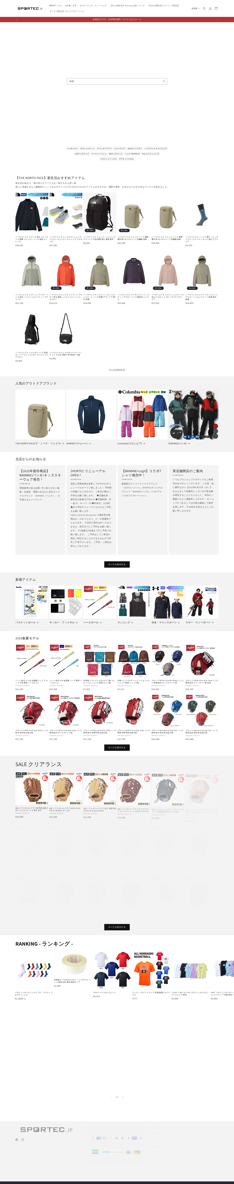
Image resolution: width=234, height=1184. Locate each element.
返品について (157, 1134)
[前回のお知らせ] (16, 19)
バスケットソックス (108, 159)
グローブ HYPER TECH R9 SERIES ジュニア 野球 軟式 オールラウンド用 (168, 682)
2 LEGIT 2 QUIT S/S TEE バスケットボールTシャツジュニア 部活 (190, 993)
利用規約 (155, 1144)
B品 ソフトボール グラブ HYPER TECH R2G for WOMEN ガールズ (64, 809)
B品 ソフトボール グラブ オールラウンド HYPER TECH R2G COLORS (65, 861)
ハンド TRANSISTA (132, 154)
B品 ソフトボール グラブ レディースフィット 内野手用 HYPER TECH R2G (168, 809)
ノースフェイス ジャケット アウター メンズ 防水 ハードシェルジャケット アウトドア (31, 297)
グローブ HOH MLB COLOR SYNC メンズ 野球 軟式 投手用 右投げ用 (167, 731)
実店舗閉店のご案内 (188, 471)
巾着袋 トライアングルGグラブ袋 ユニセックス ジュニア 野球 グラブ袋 (99, 682)
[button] (204, 8)
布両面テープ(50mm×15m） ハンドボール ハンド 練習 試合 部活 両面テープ (72, 981)
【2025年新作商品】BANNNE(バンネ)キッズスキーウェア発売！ (40, 475)
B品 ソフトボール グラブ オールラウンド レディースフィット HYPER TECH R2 (168, 911)
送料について (157, 1129)
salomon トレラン (135, 148)
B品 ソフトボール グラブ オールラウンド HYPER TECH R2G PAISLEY (202, 911)
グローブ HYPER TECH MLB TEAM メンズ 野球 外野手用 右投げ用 (134, 731)
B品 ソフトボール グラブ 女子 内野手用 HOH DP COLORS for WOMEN (202, 861)
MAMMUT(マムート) (77, 443)
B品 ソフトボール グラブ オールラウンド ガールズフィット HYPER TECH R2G (134, 809)
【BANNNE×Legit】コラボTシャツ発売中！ (141, 473)
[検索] (164, 81)
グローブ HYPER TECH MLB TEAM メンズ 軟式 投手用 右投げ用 (31, 731)
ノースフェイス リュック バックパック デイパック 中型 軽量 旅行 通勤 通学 (99, 238)
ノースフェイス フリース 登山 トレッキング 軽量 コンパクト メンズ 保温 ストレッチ (31, 239)
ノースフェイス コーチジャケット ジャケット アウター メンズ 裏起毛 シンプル (134, 297)
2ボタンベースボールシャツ (104, 992)
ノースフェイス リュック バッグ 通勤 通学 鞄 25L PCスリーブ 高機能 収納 (133, 238)
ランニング (124, 622)
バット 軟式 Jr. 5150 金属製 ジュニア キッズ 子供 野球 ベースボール (31, 682)
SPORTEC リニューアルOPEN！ (88, 473)
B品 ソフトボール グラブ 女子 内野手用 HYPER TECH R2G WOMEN (99, 809)
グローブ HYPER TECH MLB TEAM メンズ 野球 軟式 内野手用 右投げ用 (99, 731)
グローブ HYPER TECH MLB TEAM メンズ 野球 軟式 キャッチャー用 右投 (202, 682)
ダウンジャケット (87, 148)
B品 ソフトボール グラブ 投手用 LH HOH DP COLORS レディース (30, 911)
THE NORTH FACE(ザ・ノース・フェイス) (38, 443)
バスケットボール (25, 622)
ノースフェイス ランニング (155, 148)
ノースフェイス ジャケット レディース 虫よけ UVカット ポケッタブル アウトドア (168, 297)
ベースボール (91, 622)
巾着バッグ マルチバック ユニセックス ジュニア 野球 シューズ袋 (134, 682)
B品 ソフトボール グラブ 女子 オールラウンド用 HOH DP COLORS (99, 911)
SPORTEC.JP (119, 1178)
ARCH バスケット (116, 154)
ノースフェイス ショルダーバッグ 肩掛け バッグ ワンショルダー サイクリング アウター (31, 355)
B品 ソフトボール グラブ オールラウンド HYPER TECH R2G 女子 (31, 861)
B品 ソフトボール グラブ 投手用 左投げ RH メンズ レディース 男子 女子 (31, 809)
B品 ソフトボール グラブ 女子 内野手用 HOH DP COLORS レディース (134, 861)
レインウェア (119, 148)
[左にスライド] (111, 1097)
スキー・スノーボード (198, 622)
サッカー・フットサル (62, 622)
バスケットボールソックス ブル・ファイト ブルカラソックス (34, 993)
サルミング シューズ (150, 154)
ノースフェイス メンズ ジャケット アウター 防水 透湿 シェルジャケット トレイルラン (65, 297)
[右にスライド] (123, 1097)
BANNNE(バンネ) (178, 443)
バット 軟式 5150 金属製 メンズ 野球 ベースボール (65, 682)
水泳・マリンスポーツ (164, 622)
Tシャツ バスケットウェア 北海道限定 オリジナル (151, 993)
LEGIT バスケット (82, 154)
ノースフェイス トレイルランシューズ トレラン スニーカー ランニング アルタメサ (65, 239)
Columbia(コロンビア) (130, 443)
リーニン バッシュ (99, 154)
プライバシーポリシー (161, 1139)
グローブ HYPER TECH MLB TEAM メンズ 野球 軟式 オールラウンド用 (65, 731)
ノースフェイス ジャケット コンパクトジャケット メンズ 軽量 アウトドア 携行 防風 (99, 297)
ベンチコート (72, 148)
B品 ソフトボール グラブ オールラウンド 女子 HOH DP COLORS (99, 861)
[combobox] (117, 81)
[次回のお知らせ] (218, 19)
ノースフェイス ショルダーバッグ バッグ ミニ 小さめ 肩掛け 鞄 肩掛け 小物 (65, 354)
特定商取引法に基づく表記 (163, 1148)
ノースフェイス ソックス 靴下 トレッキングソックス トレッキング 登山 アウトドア (202, 239)
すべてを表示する (117, 369)
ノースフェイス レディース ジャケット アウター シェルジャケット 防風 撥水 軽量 (202, 297)
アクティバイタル (126, 159)
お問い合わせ (157, 1125)
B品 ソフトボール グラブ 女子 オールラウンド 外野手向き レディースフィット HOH (202, 810)
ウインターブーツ (104, 148)
